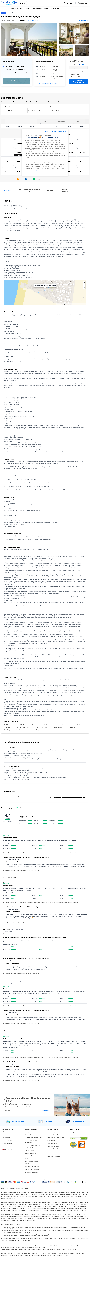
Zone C (38, 179)
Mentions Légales (30, 1156)
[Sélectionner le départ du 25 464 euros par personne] (7, 170)
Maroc (20, 8)
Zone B (30, 179)
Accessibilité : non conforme (33, 1169)
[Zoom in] (84, 282)
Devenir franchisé (7, 1135)
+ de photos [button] (81, 50)
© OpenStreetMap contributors (78, 304)
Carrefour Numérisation (54, 1156)
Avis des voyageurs (65, 190)
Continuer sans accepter (54, 131)
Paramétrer (30, 172)
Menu (23, 3)
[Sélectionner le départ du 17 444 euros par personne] (82, 151)
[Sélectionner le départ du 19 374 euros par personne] (20, 161)
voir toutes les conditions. (22, 1188)
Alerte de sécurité (30, 1158)
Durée (29, 106)
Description (8, 190)
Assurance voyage (7, 1143)
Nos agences (73, 1132)
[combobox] (15, 110)
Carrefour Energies (52, 1143)
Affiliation (5, 1132)
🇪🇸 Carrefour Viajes (7, 1149)
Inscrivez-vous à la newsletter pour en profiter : (16, 1107)
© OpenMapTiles (66, 304)
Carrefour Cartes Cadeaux (54, 1149)
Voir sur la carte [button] (33, 20)
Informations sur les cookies (32, 1166)
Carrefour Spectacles (53, 1135)
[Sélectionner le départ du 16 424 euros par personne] (70, 151)
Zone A (22, 179)
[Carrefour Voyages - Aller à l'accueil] (9, 3)
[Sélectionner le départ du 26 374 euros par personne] (20, 170)
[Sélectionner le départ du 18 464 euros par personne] (7, 161)
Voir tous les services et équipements (46, 83)
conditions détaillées (31, 1220)
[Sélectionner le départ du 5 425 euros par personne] (20, 142)
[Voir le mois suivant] (87, 121)
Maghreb (13, 8)
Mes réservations (74, 1135)
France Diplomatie (30, 1132)
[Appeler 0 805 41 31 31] (79, 1138)
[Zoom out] (84, 285)
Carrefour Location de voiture (55, 1137)
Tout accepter (42, 172)
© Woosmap (59, 304)
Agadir (27, 8)
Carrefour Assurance (53, 1146)
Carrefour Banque (52, 1140)
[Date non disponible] (82, 133)
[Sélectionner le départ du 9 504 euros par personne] (70, 142)
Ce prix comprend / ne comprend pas (29, 190)
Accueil (5, 8)
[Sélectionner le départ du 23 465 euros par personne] (70, 161)
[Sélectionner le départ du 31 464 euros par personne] (82, 170)
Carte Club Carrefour (30, 1153)
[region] (45, 152)
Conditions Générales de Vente (33, 1137)
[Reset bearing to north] (84, 287)
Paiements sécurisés (30, 1150)
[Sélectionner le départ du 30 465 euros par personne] (70, 170)
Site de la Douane (30, 1135)
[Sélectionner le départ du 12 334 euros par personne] (20, 151)
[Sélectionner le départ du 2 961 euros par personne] (70, 133)
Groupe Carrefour (52, 1132)
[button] (29, 39)
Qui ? (51, 106)
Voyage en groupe (7, 1140)
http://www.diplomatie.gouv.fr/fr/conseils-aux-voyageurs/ (69, 797)
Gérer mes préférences (31, 1172)
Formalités (49, 190)
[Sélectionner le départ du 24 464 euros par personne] (82, 161)
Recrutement (6, 1137)
